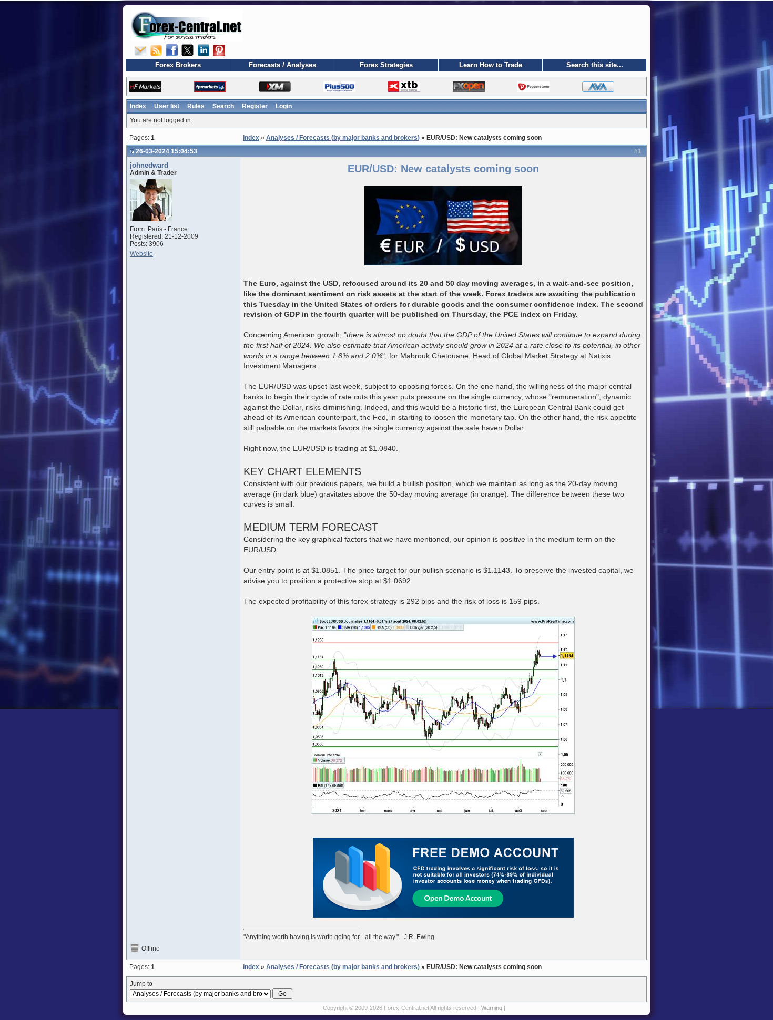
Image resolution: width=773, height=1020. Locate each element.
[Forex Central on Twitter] (188, 50)
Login (284, 106)
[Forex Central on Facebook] (172, 50)
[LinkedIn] (203, 50)
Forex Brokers (178, 65)
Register (255, 106)
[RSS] (156, 50)
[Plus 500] (339, 86)
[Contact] (140, 50)
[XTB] (404, 86)
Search (223, 106)
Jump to (141, 983)
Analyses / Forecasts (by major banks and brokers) (343, 137)
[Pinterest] (219, 50)
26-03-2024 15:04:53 (166, 151)
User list (166, 106)
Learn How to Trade (490, 65)
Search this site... (594, 65)
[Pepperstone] (533, 86)
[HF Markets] (145, 86)
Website (141, 253)
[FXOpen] (469, 86)
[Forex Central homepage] (187, 25)
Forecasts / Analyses (282, 65)
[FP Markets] (210, 86)
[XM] (275, 86)
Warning (491, 1008)
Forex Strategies (386, 65)
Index (138, 106)
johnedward (149, 165)
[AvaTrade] (598, 86)
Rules (196, 106)
